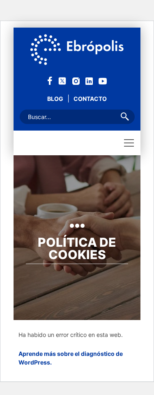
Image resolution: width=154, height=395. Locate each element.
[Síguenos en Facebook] (50, 80)
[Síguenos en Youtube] (103, 80)
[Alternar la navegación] (129, 143)
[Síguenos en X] (62, 80)
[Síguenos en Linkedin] (89, 80)
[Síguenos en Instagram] (76, 80)
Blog (55, 98)
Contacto (90, 98)
